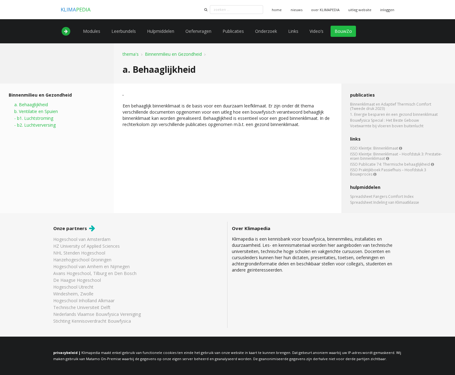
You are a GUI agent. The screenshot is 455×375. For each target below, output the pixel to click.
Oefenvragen (198, 31)
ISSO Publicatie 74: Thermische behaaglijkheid (390, 164)
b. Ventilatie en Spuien (36, 111)
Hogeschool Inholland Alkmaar (84, 300)
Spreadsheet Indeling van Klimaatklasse (384, 202)
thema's (131, 54)
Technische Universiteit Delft (81, 307)
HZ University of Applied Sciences (86, 246)
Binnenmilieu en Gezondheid (173, 54)
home (277, 9)
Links (293, 31)
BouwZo (343, 31)
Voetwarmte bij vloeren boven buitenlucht (386, 125)
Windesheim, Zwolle (73, 294)
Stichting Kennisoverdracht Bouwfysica (92, 321)
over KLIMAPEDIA (325, 9)
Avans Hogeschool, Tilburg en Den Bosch (94, 273)
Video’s (316, 31)
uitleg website (359, 9)
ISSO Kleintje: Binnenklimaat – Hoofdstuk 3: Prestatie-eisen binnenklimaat (396, 156)
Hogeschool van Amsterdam (81, 239)
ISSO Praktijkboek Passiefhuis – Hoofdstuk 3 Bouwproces (388, 171)
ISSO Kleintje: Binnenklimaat (374, 148)
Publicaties (233, 31)
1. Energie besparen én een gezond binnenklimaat (394, 114)
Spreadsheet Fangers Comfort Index (382, 196)
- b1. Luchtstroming (33, 118)
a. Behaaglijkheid (31, 104)
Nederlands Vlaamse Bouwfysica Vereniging (97, 314)
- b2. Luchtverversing (35, 125)
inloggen (387, 9)
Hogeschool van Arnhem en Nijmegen (91, 266)
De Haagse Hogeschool (77, 280)
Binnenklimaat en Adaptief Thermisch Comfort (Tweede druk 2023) (390, 106)
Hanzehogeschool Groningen (82, 260)
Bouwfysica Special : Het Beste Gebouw (384, 120)
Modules (91, 31)
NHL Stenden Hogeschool (79, 253)
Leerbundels (123, 31)
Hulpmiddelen (160, 31)
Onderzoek (266, 31)
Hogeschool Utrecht (73, 287)
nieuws (296, 9)
